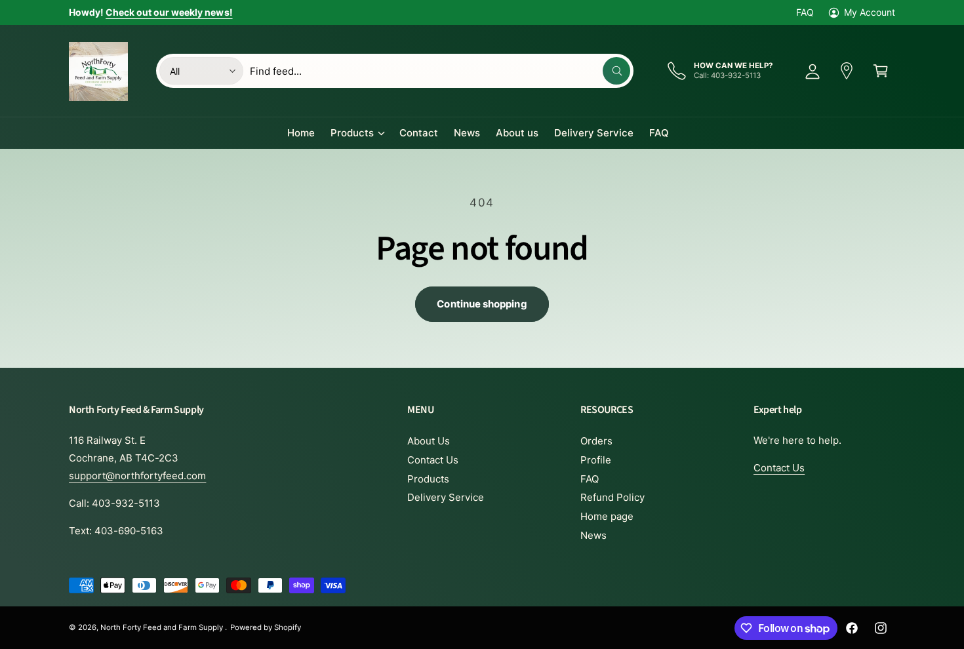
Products (352, 133)
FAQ (805, 12)
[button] (881, 71)
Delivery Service (445, 497)
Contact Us (432, 460)
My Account (869, 12)
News (593, 535)
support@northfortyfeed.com (137, 475)
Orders (596, 441)
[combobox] (440, 71)
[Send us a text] (847, 71)
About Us (428, 441)
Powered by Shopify (265, 627)
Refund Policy (612, 497)
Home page (606, 516)
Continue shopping (482, 304)
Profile (595, 460)
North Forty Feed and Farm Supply (162, 627)
